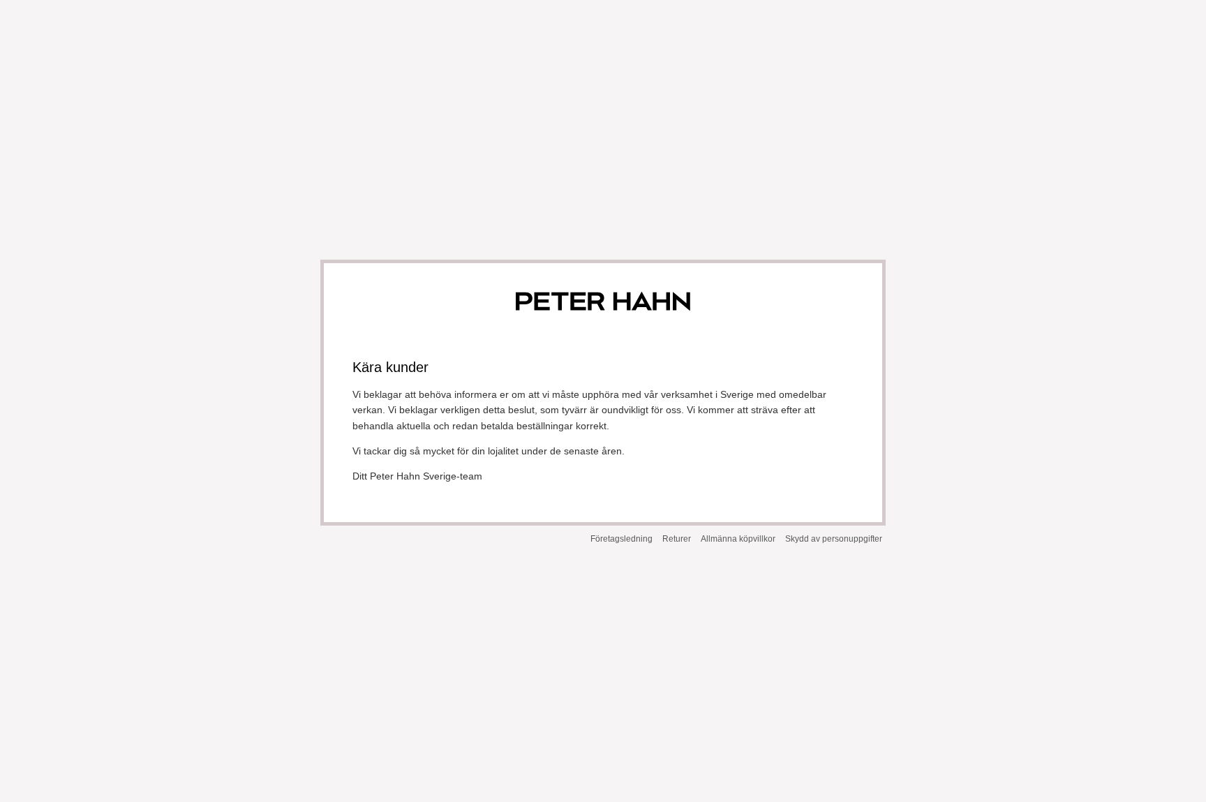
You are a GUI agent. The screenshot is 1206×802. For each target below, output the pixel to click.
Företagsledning (621, 539)
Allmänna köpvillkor (738, 539)
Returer (676, 539)
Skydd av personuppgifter (833, 539)
